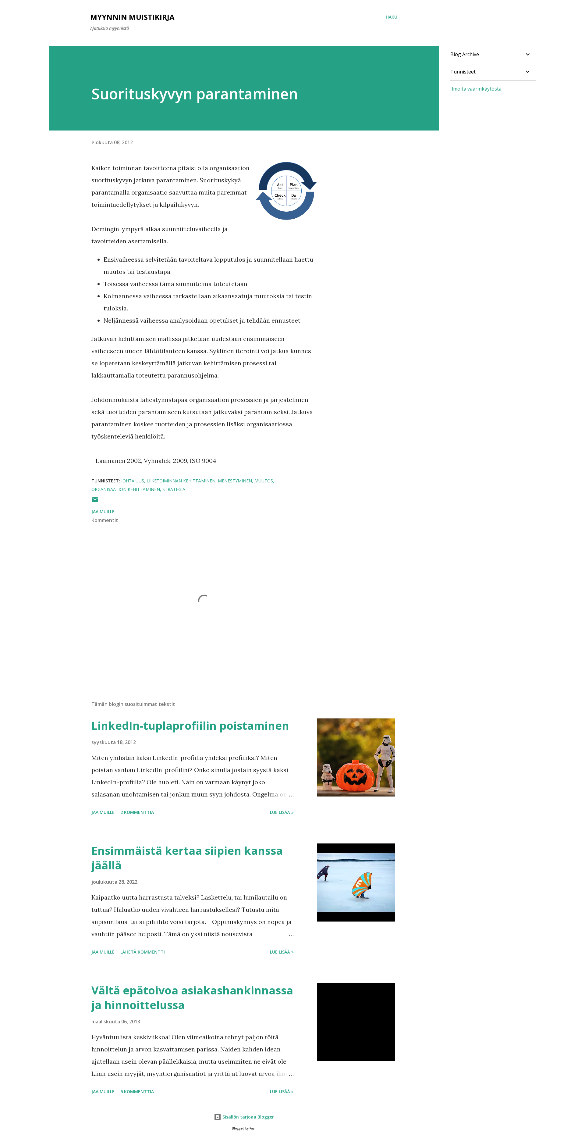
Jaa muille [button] (103, 511)
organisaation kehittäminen (125, 489)
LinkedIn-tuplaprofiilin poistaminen (190, 725)
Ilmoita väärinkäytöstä (476, 88)
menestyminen (235, 481)
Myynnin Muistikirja (132, 17)
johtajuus (132, 481)
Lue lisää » (282, 812)
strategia (173, 489)
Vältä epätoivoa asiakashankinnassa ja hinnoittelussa (192, 997)
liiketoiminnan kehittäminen (181, 481)
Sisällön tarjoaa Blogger (247, 1117)
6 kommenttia (137, 1091)
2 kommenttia (137, 812)
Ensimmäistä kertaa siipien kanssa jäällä (187, 858)
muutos (263, 481)
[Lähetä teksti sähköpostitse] (95, 502)
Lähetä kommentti (142, 952)
